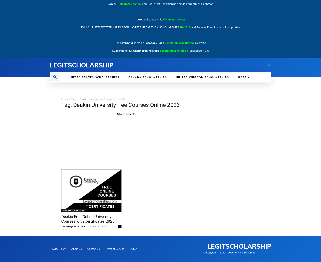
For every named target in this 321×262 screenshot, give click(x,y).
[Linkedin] (269, 65)
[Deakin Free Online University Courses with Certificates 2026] (91, 190)
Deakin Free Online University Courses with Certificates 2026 (88, 219)
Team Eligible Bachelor (73, 226)
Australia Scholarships (73, 210)
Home (64, 99)
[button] (55, 77)
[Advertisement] (126, 142)
